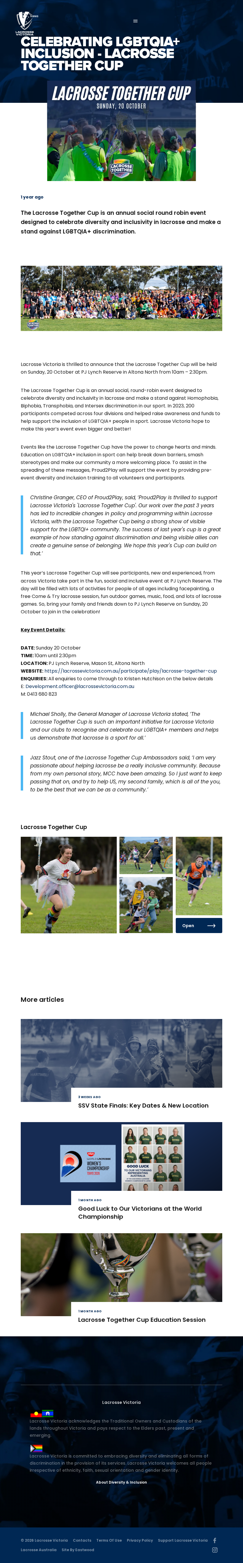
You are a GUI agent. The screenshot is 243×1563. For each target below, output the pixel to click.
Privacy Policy (140, 1540)
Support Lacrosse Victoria (183, 1540)
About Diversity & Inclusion (121, 1482)
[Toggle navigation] (139, 21)
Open (188, 926)
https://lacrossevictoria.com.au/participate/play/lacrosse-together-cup (130, 671)
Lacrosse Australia (39, 1549)
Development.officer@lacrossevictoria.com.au (79, 686)
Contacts (82, 1540)
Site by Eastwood (78, 1549)
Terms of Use (109, 1540)
